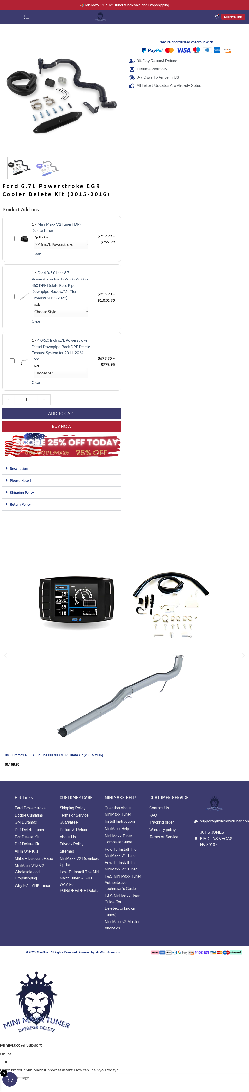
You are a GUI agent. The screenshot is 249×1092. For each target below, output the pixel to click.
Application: (41, 237)
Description (19, 468)
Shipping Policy (22, 492)
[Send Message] (4, 1087)
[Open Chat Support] (4, 963)
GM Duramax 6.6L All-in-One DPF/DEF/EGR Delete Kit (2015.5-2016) (54, 755)
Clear (36, 253)
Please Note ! (20, 480)
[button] (11, 147)
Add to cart (61, 413)
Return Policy (20, 504)
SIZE (37, 366)
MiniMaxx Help (233, 16)
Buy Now (61, 426)
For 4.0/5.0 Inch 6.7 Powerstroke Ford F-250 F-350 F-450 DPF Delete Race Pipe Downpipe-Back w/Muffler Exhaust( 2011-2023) (60, 285)
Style (37, 304)
